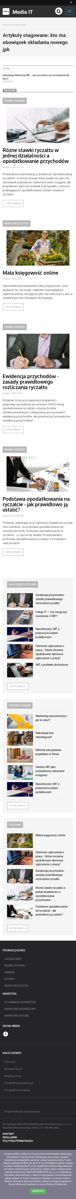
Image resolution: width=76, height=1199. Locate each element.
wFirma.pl (9, 1061)
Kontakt (8, 1133)
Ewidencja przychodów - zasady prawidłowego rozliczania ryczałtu (31, 381)
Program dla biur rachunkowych (22, 1111)
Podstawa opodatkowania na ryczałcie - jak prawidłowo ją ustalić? (36, 504)
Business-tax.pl (12, 1069)
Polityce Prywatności (57, 1184)
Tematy (22, 25)
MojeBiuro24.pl (12, 1076)
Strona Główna (10, 25)
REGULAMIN (10, 1137)
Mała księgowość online (30, 272)
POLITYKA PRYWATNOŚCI (18, 1141)
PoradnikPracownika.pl (17, 1090)
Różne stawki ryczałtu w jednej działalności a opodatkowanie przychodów (36, 155)
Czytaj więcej (13, 203)
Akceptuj (38, 1191)
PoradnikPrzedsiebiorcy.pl (18, 1083)
